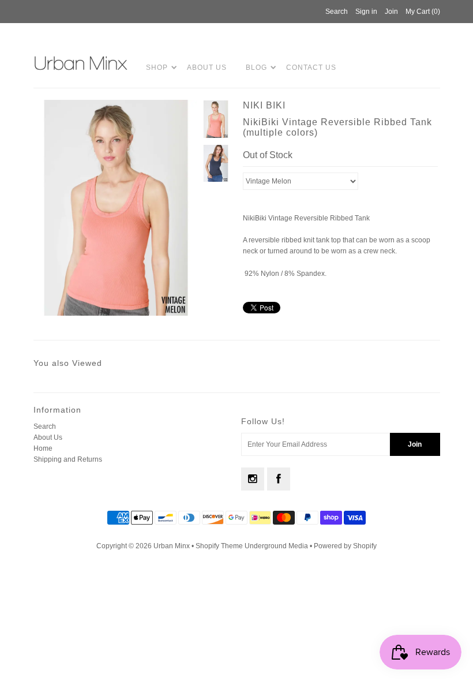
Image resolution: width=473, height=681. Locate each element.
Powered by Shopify (345, 546)
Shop (157, 67)
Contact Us (311, 67)
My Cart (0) (423, 12)
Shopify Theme (219, 546)
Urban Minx (172, 546)
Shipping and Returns (67, 459)
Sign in (366, 12)
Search (44, 426)
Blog (256, 67)
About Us (207, 67)
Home (42, 448)
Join (391, 12)
